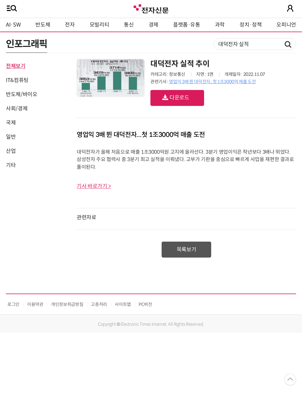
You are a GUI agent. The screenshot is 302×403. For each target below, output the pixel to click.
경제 (153, 25)
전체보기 (16, 66)
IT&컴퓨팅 (17, 80)
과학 (220, 25)
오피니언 (286, 25)
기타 (11, 165)
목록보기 (186, 249)
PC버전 (145, 304)
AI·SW (13, 25)
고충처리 (99, 304)
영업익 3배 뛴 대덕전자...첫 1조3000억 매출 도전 (212, 81)
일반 (11, 137)
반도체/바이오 (21, 94)
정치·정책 (250, 25)
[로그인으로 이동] (290, 8)
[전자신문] (151, 8)
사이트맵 (123, 304)
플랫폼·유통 (186, 25)
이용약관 (35, 304)
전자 (70, 25)
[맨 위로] (290, 379)
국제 (11, 122)
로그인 (13, 304)
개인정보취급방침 (67, 304)
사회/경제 (16, 108)
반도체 (42, 25)
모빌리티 (99, 25)
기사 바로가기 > (94, 186)
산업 (11, 151)
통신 (129, 25)
